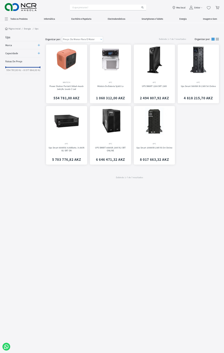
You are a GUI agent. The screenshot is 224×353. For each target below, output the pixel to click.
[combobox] (108, 7)
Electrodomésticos (116, 18)
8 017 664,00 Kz (31, 70)
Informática (49, 18)
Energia (183, 18)
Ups (36, 28)
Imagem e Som (210, 18)
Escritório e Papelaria (81, 18)
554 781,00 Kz (13, 70)
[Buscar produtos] (142, 7)
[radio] (213, 39)
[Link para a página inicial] (13, 29)
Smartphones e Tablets (152, 18)
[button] (16, 18)
